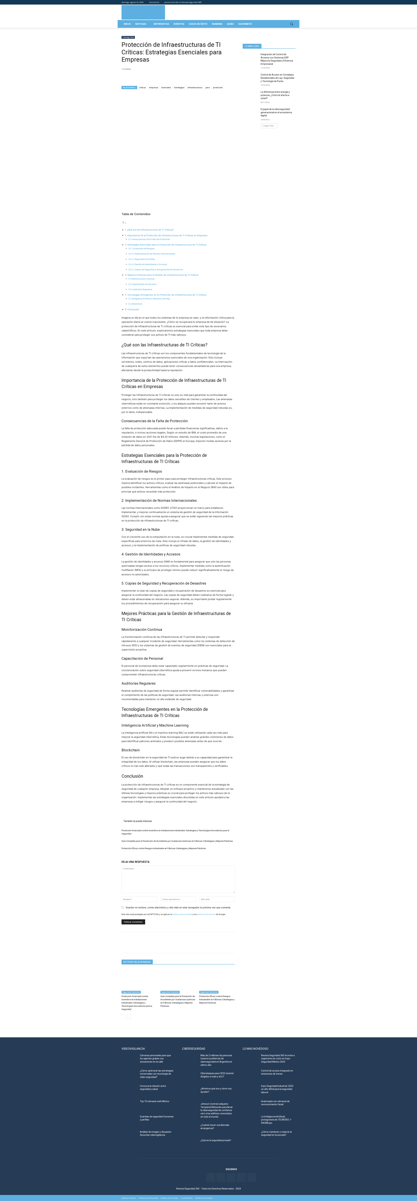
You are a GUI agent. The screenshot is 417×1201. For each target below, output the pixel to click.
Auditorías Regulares (142, 289)
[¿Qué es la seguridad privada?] (190, 1144)
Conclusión (133, 309)
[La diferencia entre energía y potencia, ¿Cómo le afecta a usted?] (251, 96)
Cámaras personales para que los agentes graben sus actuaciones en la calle (155, 1058)
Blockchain (137, 304)
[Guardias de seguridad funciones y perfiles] (129, 1120)
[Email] (154, 77)
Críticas (142, 87)
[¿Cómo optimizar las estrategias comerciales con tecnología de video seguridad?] (129, 1074)
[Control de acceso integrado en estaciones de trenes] (251, 1074)
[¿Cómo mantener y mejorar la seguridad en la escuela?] (251, 1135)
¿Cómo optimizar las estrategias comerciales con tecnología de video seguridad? (156, 1073)
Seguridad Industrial (131, 992)
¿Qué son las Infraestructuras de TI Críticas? (150, 229)
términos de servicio (206, 914)
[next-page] (129, 1016)
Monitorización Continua (143, 279)
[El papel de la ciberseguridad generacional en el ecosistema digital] (251, 113)
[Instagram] (293, 2)
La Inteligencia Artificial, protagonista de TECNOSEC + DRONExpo (276, 1119)
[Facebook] (275, 2)
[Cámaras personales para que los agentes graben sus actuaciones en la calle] (129, 1059)
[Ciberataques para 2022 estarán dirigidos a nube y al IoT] (190, 1077)
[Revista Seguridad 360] (143, 12)
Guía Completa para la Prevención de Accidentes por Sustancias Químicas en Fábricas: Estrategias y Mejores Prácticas (177, 841)
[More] (162, 77)
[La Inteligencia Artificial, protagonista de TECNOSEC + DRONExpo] (251, 1120)
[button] (291, 24)
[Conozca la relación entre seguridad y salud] (129, 1090)
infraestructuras (195, 87)
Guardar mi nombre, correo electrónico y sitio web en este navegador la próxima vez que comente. (178, 907)
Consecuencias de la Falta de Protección (150, 239)
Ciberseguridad (128, 37)
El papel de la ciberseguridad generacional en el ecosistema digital (276, 112)
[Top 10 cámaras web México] (129, 1105)
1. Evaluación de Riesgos (143, 248)
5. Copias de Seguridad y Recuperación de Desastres (157, 269)
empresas (153, 87)
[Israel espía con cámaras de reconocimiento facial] (251, 1105)
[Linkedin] (285, 2)
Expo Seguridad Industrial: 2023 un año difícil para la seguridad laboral (277, 1089)
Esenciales (166, 87)
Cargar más (268, 125)
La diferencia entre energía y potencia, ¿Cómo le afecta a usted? (275, 95)
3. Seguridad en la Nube (143, 259)
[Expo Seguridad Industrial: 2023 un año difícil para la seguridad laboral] (251, 1090)
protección (218, 87)
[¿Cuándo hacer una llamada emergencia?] (190, 1129)
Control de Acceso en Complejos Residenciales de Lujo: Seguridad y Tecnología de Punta (277, 77)
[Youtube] (289, 2)
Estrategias (179, 87)
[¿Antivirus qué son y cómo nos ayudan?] (190, 1092)
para (208, 87)
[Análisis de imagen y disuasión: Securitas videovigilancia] (129, 1135)
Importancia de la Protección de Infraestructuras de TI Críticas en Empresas (167, 235)
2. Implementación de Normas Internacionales (153, 253)
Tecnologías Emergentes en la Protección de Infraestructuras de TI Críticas (166, 294)
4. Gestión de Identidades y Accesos (149, 264)
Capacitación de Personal (144, 284)
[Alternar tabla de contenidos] (124, 223)
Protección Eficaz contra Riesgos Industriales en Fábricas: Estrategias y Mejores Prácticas (164, 848)
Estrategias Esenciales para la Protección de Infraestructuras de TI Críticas (167, 244)
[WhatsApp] (147, 77)
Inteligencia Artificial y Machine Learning (151, 298)
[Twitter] (280, 2)
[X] (132, 77)
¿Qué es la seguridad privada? (216, 1140)
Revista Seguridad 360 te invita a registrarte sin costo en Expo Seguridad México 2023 (278, 1058)
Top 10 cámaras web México (154, 1101)
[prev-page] (124, 1016)
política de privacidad (182, 914)
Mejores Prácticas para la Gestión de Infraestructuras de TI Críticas (163, 275)
